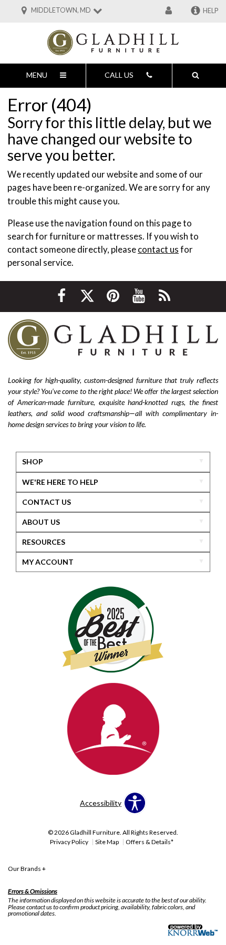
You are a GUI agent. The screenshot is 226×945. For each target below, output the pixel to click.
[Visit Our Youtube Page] (139, 295)
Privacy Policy (69, 842)
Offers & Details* (149, 842)
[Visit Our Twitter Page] (88, 295)
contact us (158, 249)
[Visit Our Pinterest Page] (114, 295)
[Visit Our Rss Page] (164, 295)
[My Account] (168, 11)
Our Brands (27, 869)
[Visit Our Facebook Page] (62, 295)
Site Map (107, 842)
